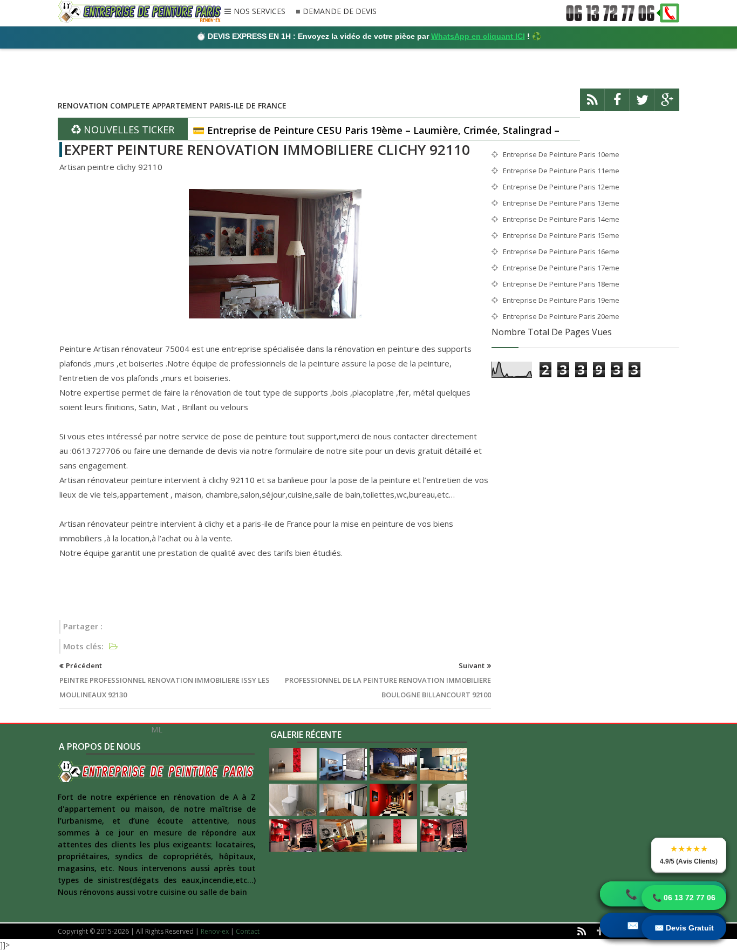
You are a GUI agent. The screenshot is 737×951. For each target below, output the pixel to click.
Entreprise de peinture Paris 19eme (561, 300)
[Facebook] (617, 104)
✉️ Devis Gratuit (684, 927)
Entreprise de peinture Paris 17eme (561, 268)
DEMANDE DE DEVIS (340, 11)
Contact (248, 931)
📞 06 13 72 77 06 (683, 897)
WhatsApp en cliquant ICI (478, 36)
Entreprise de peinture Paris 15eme (561, 235)
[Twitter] (642, 104)
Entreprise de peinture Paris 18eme (561, 284)
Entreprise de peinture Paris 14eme (561, 219)
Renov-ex (215, 931)
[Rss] (592, 104)
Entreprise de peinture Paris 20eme (561, 316)
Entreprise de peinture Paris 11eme (561, 170)
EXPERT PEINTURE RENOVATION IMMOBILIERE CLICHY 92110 (267, 149)
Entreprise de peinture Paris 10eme (561, 154)
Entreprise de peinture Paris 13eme (561, 203)
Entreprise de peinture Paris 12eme (561, 187)
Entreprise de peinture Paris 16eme (561, 251)
